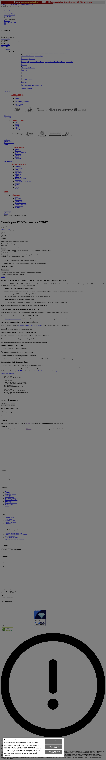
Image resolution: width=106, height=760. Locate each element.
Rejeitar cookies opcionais (54, 746)
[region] (33, 747)
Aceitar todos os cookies (54, 741)
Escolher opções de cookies (54, 752)
